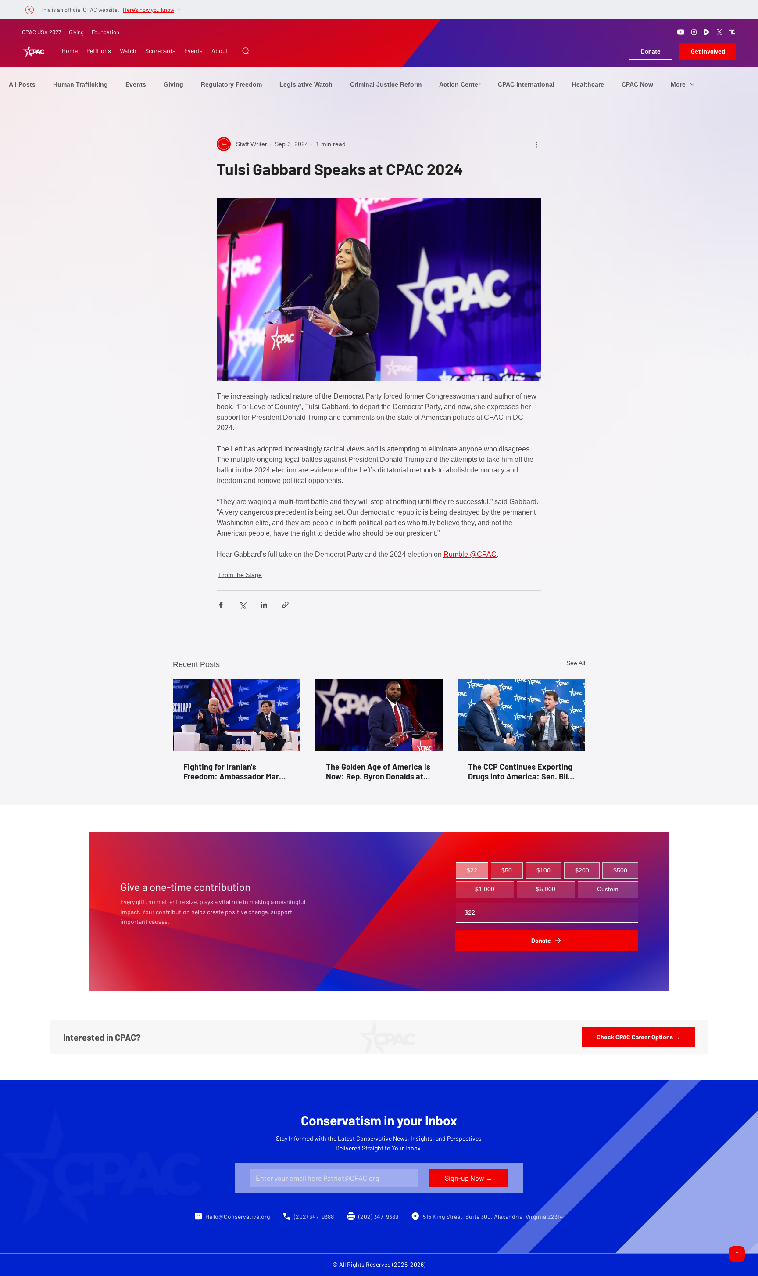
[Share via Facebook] (221, 605)
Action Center (459, 84)
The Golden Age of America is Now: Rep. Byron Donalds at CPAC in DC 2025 (378, 771)
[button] (245, 51)
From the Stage (240, 574)
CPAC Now (637, 84)
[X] (719, 32)
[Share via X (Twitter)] (242, 605)
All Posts (22, 84)
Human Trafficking (80, 84)
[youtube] (680, 32)
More (678, 84)
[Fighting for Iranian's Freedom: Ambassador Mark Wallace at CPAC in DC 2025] (236, 715)
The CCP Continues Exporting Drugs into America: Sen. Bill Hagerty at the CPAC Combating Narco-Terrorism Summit (520, 771)
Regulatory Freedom (231, 84)
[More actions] (536, 144)
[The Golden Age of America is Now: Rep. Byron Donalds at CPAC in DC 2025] (379, 715)
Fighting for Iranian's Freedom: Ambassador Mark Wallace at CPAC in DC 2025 (233, 771)
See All (575, 663)
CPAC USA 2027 (41, 32)
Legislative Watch (306, 84)
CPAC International (526, 84)
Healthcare (588, 84)
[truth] (732, 32)
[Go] (737, 1254)
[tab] (472, 870)
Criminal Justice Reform (386, 84)
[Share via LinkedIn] (264, 605)
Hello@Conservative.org (237, 1216)
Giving (76, 32)
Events (135, 84)
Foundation (105, 32)
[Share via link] (285, 605)
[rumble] (706, 32)
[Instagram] (693, 32)
